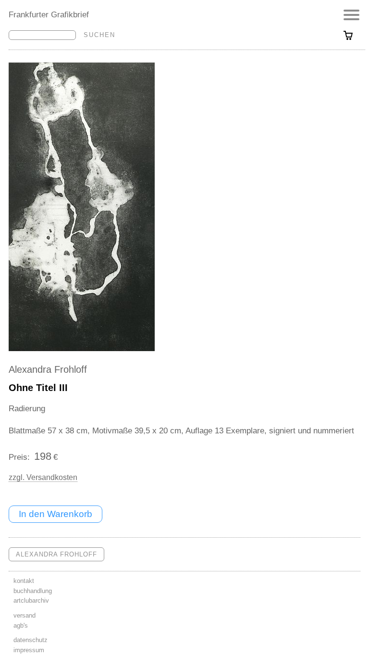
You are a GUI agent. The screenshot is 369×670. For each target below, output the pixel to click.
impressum (28, 650)
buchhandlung (32, 590)
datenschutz (30, 640)
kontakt (23, 580)
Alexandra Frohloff (48, 369)
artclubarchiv (31, 600)
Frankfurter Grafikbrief (49, 14)
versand (24, 615)
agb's (20, 625)
